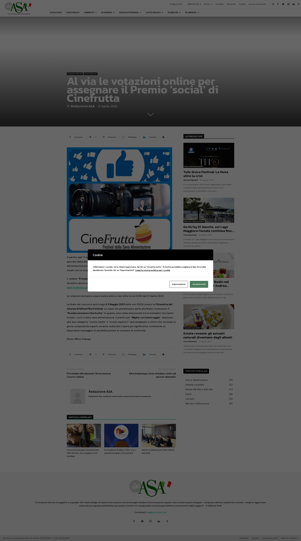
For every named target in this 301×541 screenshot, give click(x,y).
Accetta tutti (199, 284)
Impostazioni (178, 284)
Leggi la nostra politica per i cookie (152, 270)
